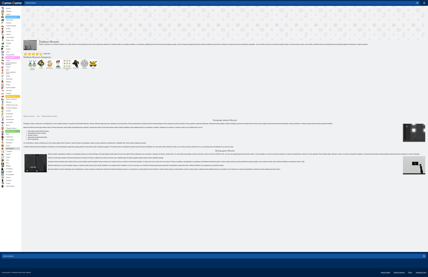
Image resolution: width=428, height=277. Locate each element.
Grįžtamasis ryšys (421, 272)
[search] (417, 3)
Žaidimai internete (399, 272)
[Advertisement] (124, 22)
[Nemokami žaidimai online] (12, 3)
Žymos (410, 272)
